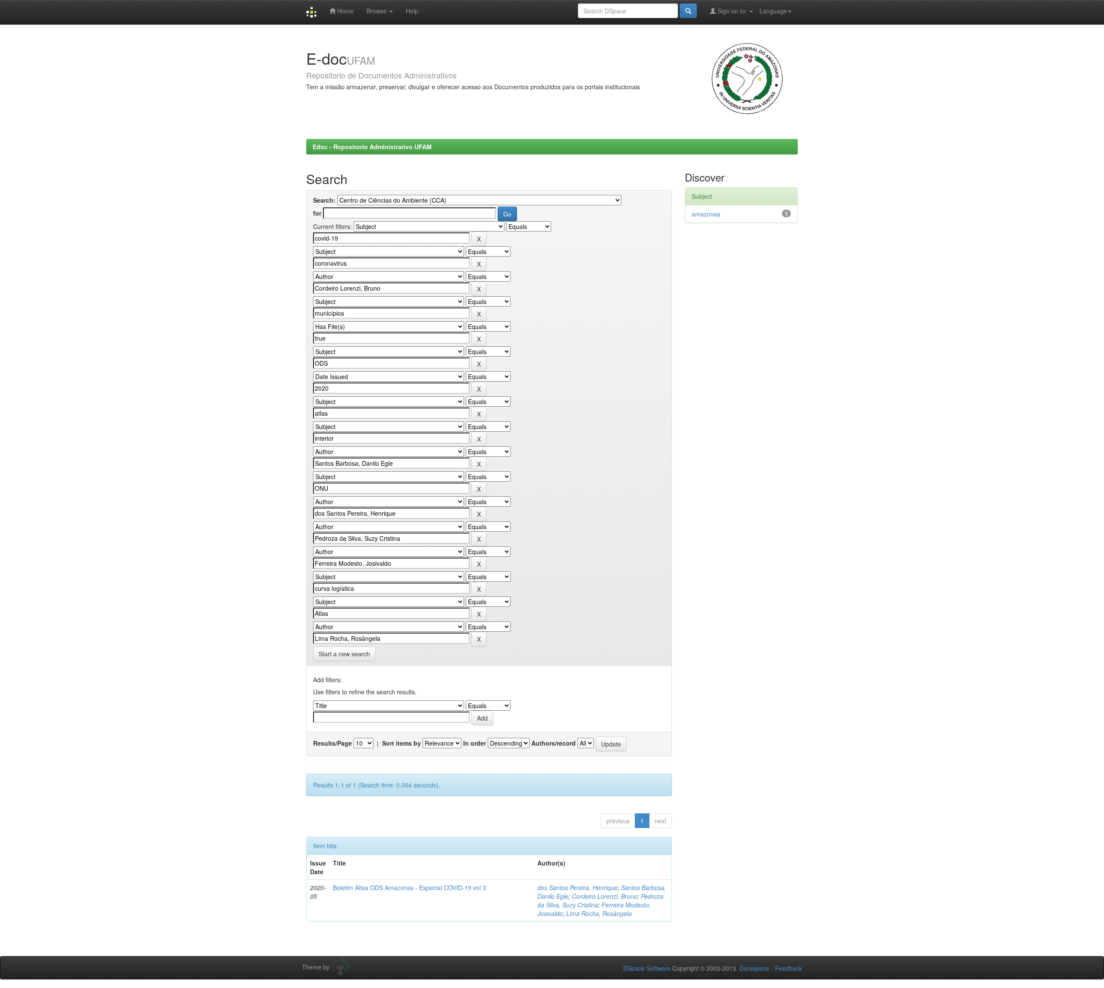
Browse (378, 10)
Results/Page (332, 743)
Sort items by (401, 743)
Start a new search (344, 653)
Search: (324, 200)
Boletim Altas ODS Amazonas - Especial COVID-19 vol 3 (409, 887)
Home (345, 10)
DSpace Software (647, 968)
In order (474, 743)
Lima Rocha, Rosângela (599, 913)
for (317, 213)
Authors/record (553, 743)
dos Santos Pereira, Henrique (577, 887)
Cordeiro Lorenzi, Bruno (604, 896)
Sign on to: (732, 10)
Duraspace (754, 968)
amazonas (706, 214)
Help (412, 10)
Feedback (788, 968)
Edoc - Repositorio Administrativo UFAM (372, 146)
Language (773, 10)
